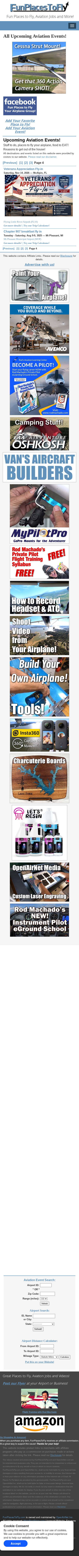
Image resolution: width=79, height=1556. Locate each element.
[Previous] (10, 162)
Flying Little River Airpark (17, 221)
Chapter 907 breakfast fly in (23, 231)
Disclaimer (61, 1507)
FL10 (34, 221)
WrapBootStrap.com (34, 1520)
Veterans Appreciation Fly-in (23, 169)
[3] (31, 162)
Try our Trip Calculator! (36, 225)
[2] (26, 162)
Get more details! (12, 225)
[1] (21, 162)
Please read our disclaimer (42, 156)
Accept (16, 1543)
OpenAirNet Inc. (64, 1517)
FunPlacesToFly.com (14, 1517)
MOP (37, 239)
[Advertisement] (39, 1110)
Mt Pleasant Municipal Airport (19, 239)
